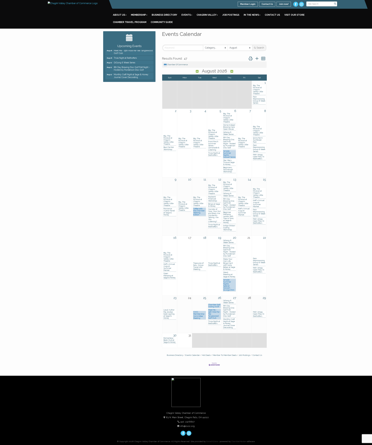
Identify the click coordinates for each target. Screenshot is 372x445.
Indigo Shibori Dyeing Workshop (229, 228)
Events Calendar (192, 355)
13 (234, 179)
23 (175, 298)
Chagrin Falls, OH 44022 (187, 417)
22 (264, 237)
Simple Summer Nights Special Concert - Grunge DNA (228, 285)
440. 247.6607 (187, 422)
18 (204, 237)
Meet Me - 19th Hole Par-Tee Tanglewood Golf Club (214, 314)
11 (205, 179)
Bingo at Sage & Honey (214, 205)
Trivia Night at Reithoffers (214, 154)
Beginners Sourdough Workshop (228, 170)
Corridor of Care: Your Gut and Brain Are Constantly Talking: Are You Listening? (214, 215)
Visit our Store (294, 15)
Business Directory (164, 15)
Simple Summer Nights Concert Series (229, 154)
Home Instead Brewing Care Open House (229, 127)
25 (204, 298)
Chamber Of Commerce (177, 64)
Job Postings (230, 15)
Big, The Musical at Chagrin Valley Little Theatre (258, 90)
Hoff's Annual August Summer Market (244, 212)
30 (174, 335)
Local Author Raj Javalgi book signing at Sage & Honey (169, 314)
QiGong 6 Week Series (228, 133)
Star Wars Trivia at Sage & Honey (229, 162)
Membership (138, 15)
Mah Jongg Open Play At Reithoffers (258, 157)
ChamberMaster (238, 441)
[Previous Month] (197, 71)
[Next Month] (231, 71)
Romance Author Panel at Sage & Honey (169, 212)
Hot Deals (206, 355)
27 (234, 298)
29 (264, 298)
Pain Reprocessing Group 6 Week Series (259, 100)
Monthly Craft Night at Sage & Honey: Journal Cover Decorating (229, 323)
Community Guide (162, 22)
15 (264, 179)
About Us (119, 15)
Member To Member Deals (225, 355)
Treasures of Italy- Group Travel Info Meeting (198, 266)
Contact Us (272, 15)
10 (189, 179)
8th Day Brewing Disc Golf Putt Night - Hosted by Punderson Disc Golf (229, 143)
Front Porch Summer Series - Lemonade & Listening (213, 146)
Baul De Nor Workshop (168, 148)
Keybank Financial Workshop (212, 199)
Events (186, 15)
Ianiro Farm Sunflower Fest (258, 140)
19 (219, 237)
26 (219, 298)
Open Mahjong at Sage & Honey (169, 275)
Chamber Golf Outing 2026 (214, 306)
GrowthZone (212, 441)
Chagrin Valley (206, 15)
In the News (251, 15)
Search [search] (260, 47)
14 (249, 179)
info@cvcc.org (187, 426)
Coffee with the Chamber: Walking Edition (199, 212)
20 (234, 237)
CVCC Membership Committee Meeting (198, 315)
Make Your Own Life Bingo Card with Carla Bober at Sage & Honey (229, 264)
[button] (250, 59)
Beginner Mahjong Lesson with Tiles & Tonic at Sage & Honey (228, 217)
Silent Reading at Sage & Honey (229, 274)
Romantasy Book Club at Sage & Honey (169, 340)
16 (174, 237)
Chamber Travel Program (129, 22)
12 (219, 179)
